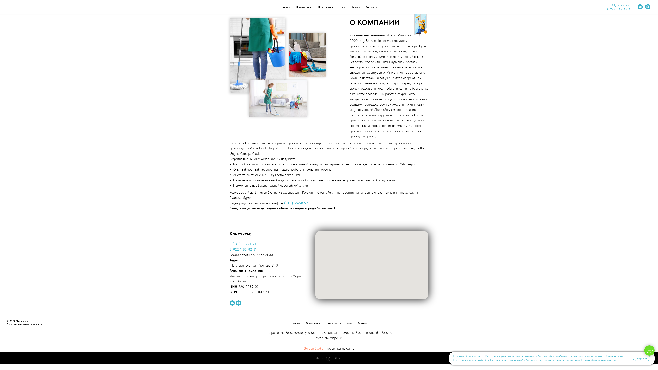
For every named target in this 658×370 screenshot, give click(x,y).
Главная (286, 7)
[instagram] (647, 6)
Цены (342, 7)
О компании (304, 7)
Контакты (371, 7)
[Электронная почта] (640, 6)
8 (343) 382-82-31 (619, 5)
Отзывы (355, 7)
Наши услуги (325, 7)
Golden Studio (313, 348)
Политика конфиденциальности (24, 324)
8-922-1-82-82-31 (619, 8)
